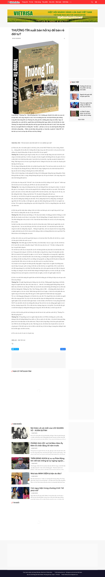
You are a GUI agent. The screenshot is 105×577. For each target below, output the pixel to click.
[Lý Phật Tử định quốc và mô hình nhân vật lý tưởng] (74, 114)
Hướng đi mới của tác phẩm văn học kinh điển (85, 88)
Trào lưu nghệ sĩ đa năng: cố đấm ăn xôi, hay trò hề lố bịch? (86, 105)
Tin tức (31, 2)
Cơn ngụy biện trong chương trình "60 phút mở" (47, 489)
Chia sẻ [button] (16, 349)
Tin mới (16, 503)
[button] (92, 2)
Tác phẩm (45, 2)
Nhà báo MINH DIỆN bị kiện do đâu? (46, 473)
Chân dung (38, 2)
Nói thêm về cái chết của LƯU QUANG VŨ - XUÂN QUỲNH (47, 429)
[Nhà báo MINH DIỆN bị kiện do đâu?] (20, 478)
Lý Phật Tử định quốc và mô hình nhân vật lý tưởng (85, 113)
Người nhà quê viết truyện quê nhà (86, 95)
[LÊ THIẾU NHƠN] (13, 2)
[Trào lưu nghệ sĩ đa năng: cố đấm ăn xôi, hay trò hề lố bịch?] (74, 105)
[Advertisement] (81, 53)
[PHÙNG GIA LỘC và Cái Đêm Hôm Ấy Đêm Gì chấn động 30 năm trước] (20, 448)
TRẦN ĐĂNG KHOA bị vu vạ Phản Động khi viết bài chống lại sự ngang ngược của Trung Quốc (47, 459)
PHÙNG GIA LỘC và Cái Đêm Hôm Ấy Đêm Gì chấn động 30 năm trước (47, 444)
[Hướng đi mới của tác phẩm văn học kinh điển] (74, 88)
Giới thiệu (65, 2)
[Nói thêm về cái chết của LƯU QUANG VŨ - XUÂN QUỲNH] (20, 433)
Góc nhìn (51, 2)
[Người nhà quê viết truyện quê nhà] (74, 97)
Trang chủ (25, 2)
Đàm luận (58, 2)
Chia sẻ (63, 349)
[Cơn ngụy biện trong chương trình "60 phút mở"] (20, 493)
